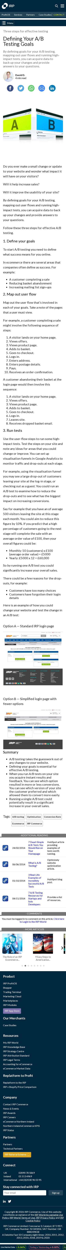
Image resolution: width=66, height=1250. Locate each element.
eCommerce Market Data (16, 1068)
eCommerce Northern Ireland (18, 1121)
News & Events (11, 1108)
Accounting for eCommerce (17, 1064)
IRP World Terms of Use (22, 1217)
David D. (20, 75)
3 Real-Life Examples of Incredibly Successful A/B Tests (36, 880)
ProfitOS (6, 14)
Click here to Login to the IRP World (42, 920)
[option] (39, 1247)
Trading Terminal (12, 991)
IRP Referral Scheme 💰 (17, 1154)
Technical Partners (13, 1148)
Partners (30, 14)
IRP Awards (9, 1112)
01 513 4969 (25, 1176)
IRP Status (8, 1130)
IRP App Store (12, 1010)
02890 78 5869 (27, 1172)
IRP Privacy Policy (45, 1217)
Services (18, 14)
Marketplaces (10, 1000)
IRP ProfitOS (10, 983)
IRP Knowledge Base (14, 1046)
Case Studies (45, 14)
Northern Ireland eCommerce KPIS (21, 1125)
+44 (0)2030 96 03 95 (30, 1179)
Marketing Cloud (12, 996)
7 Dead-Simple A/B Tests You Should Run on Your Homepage (36, 848)
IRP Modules (10, 1004)
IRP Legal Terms (11, 1059)
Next (62, 947)
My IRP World (10, 1042)
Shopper (7, 987)
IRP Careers (9, 1117)
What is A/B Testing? (34, 864)
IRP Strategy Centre (13, 1051)
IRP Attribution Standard (16, 1055)
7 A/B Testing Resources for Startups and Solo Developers (35, 898)
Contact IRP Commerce (15, 1104)
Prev (4, 947)
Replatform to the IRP (14, 1082)
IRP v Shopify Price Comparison (19, 1086)
